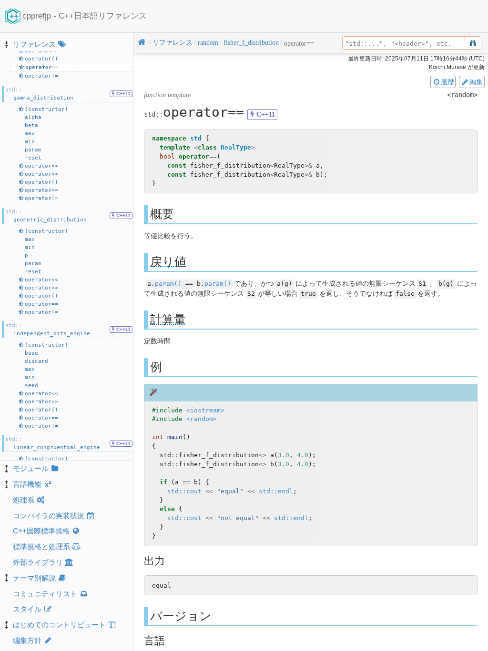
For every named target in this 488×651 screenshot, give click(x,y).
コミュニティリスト (45, 594)
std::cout (184, 491)
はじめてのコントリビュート (59, 625)
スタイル (27, 609)
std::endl (276, 491)
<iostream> (205, 410)
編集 (476, 82)
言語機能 (27, 484)
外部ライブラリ (38, 562)
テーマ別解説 (34, 578)
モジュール (31, 468)
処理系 (23, 500)
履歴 (447, 82)
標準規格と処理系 (41, 546)
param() (168, 283)
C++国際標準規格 (41, 531)
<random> (201, 418)
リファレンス (34, 44)
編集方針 (27, 640)
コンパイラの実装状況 (48, 515)
